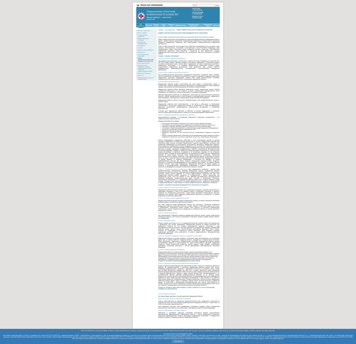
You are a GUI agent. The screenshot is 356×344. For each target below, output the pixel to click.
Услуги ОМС (164, 25)
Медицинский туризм (208, 25)
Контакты (217, 25)
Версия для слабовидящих (151, 5)
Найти (217, 5)
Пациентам (148, 25)
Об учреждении (140, 25)
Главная (160, 29)
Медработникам (180, 25)
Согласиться (178, 341)
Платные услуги (156, 25)
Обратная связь (171, 25)
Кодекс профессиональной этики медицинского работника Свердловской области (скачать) (186, 37)
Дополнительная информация (194, 25)
